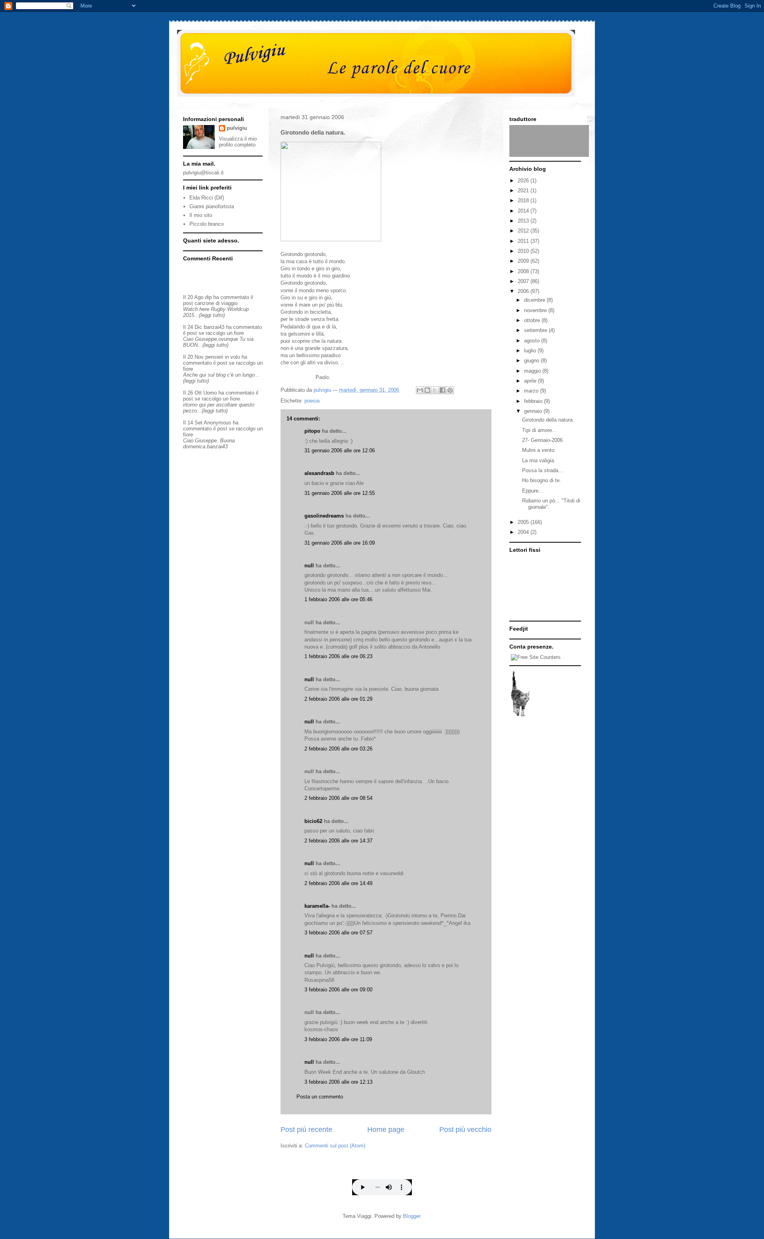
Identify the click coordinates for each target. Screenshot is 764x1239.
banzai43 (214, 327)
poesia (312, 401)
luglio (531, 351)
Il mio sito (200, 215)
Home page (385, 1129)
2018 (524, 200)
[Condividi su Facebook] (442, 390)
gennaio (534, 411)
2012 (524, 231)
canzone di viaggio (216, 303)
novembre (536, 310)
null (309, 566)
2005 (524, 522)
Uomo (210, 393)
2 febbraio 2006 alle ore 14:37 (338, 841)
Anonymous (217, 423)
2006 (524, 291)
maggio (533, 371)
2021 (524, 190)
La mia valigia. (538, 460)
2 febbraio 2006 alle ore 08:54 (338, 798)
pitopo (312, 431)
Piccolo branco (206, 224)
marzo (532, 391)
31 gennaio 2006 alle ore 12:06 (339, 450)
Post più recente (306, 1129)
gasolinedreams (324, 516)
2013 (524, 221)
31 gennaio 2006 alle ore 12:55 (339, 493)
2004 (524, 532)
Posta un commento (319, 1097)
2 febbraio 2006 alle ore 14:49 (338, 883)
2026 (524, 181)
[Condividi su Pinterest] (450, 390)
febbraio (534, 401)
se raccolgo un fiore (221, 333)
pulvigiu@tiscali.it (203, 173)
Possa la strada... (542, 470)
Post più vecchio (465, 1129)
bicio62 (313, 821)
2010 (524, 251)
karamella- (317, 906)
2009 (524, 261)
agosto (532, 341)
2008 (524, 271)
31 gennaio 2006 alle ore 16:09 (339, 543)
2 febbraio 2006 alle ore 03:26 (338, 749)
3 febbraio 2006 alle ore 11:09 (338, 1039)
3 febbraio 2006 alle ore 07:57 (338, 933)
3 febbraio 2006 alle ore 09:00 (338, 990)
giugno (532, 360)
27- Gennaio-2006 (542, 440)
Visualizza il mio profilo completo (238, 142)
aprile (531, 381)
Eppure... (532, 491)
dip (208, 297)
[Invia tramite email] (420, 390)
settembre (536, 330)
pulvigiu (237, 128)
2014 (524, 211)
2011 (524, 241)
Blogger (411, 1216)
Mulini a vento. (539, 450)
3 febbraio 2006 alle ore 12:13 (338, 1082)
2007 (524, 281)
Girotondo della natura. (548, 420)
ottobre (533, 320)
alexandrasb (319, 473)
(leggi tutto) (212, 315)
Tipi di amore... (539, 430)
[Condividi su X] (435, 390)
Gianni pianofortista (211, 206)
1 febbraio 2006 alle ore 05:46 (338, 599)
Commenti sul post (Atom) (335, 1146)
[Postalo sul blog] (427, 390)
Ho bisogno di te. (541, 480)
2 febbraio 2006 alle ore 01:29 (338, 699)
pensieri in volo (222, 357)
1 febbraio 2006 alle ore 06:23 (338, 656)
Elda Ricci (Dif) (206, 198)
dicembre (535, 300)
